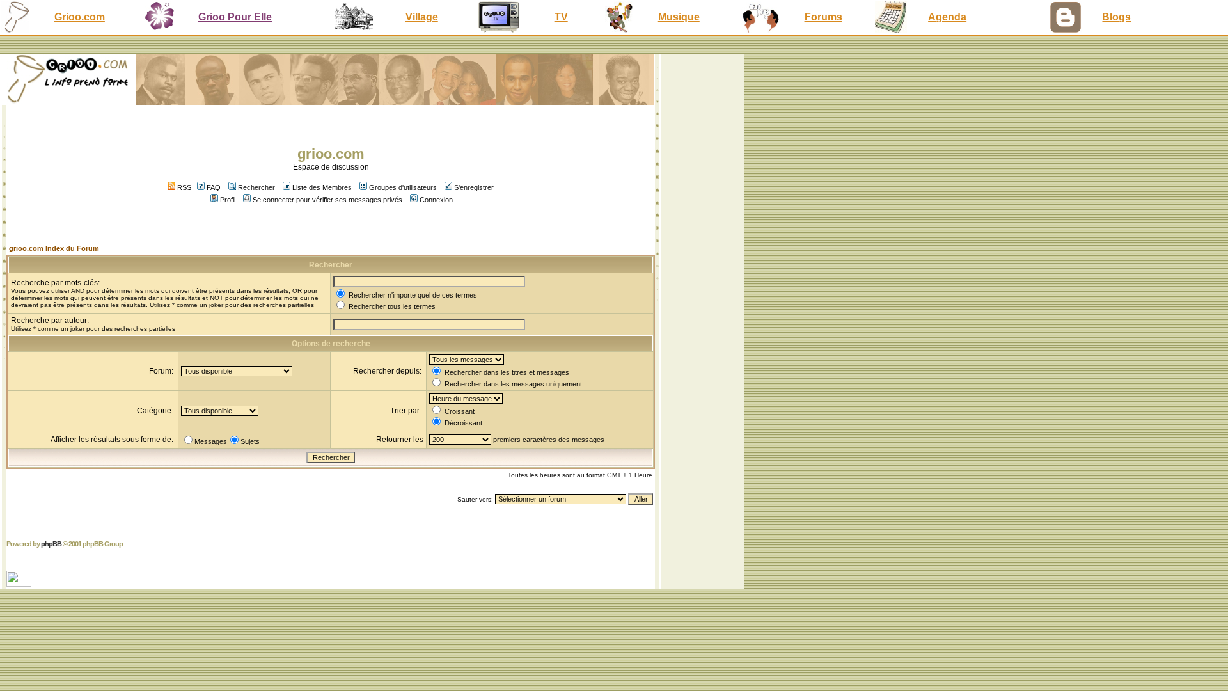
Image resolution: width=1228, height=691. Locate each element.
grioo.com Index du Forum (54, 248)
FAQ (214, 187)
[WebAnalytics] (20, 583)
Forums (823, 17)
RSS (183, 187)
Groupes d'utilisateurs (403, 187)
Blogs (1116, 17)
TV (561, 17)
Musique (679, 17)
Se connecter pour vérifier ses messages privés (327, 199)
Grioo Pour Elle (235, 17)
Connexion (436, 199)
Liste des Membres (322, 187)
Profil (227, 199)
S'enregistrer (474, 187)
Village (421, 17)
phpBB (51, 544)
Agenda (947, 17)
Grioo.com (79, 17)
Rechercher (256, 187)
